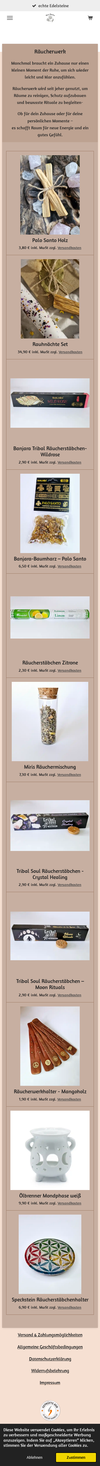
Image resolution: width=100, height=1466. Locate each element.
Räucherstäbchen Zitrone (50, 663)
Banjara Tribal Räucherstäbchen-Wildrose (50, 451)
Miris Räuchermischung (50, 767)
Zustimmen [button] (76, 1457)
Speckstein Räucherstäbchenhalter (50, 1300)
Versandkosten (69, 247)
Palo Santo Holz (50, 240)
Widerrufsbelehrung (50, 1371)
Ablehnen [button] (34, 1457)
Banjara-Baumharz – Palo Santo (50, 559)
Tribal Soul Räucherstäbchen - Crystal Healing (50, 874)
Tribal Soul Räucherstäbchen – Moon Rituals (50, 984)
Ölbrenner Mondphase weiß (50, 1196)
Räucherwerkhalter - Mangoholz (50, 1091)
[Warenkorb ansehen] (90, 18)
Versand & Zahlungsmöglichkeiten (50, 1335)
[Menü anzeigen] (10, 18)
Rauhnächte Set (50, 344)
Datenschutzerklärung (50, 1359)
